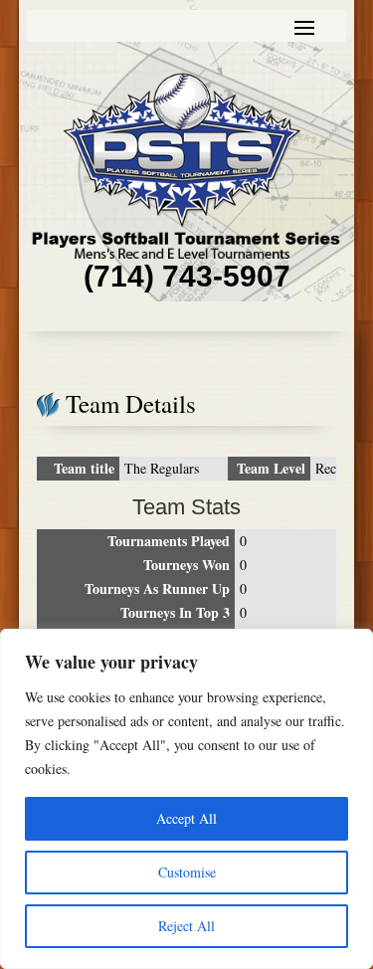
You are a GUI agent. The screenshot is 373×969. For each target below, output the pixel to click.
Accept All (186, 818)
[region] (186, 799)
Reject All (186, 925)
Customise (187, 872)
